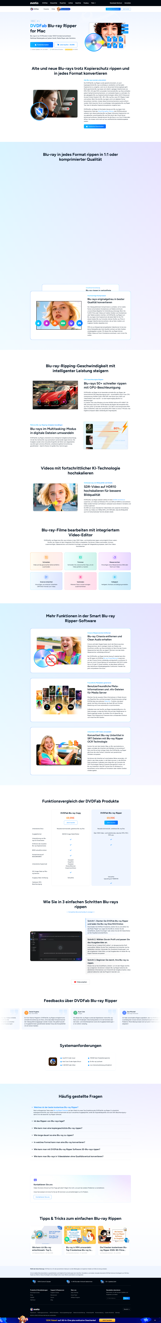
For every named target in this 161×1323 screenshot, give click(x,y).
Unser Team (74, 1295)
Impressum (33, 1312)
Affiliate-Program (75, 1297)
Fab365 (32, 1297)
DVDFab (45, 3)
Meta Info (108, 701)
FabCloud (32, 1300)
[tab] (33, 21)
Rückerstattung (99, 1312)
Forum (52, 1297)
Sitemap (117, 1312)
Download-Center (35, 1292)
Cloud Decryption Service (106, 111)
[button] (113, 9)
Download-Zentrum (116, 3)
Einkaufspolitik (90, 1312)
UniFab (70, 3)
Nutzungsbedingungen (66, 1312)
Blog (52, 1300)
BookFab (78, 3)
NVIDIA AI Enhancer (119, 500)
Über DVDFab (74, 1292)
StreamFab (53, 3)
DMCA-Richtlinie (54, 1312)
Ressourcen (54, 1295)
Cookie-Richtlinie (109, 1312)
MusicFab (63, 3)
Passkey (86, 3)
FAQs (53, 9)
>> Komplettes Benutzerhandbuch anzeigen (79, 912)
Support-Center (55, 1292)
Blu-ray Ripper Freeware (61, 1110)
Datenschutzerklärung (79, 1312)
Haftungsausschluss (42, 1312)
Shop (31, 1295)
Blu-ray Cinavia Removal (110, 658)
